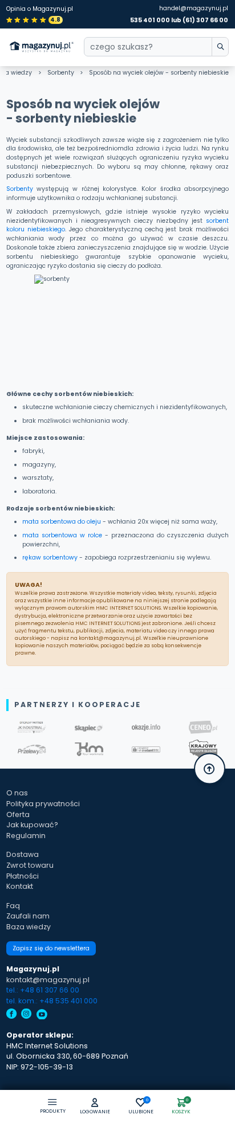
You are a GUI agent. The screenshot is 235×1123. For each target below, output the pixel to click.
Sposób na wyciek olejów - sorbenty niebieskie (159, 72)
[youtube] (42, 1015)
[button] (95, 1107)
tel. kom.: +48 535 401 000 (52, 1001)
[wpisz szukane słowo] (220, 46)
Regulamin (26, 835)
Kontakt (19, 886)
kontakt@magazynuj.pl (48, 980)
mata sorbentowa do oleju (61, 521)
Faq (13, 905)
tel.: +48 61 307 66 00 (42, 990)
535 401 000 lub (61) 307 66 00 (179, 20)
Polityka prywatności (43, 803)
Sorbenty (60, 72)
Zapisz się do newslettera (51, 948)
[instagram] (26, 1015)
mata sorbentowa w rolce (62, 535)
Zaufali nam (28, 916)
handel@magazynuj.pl (193, 8)
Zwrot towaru (30, 865)
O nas (17, 793)
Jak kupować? (32, 825)
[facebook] (11, 1015)
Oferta (18, 814)
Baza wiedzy (28, 927)
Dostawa (22, 854)
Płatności (22, 876)
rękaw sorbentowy (50, 557)
